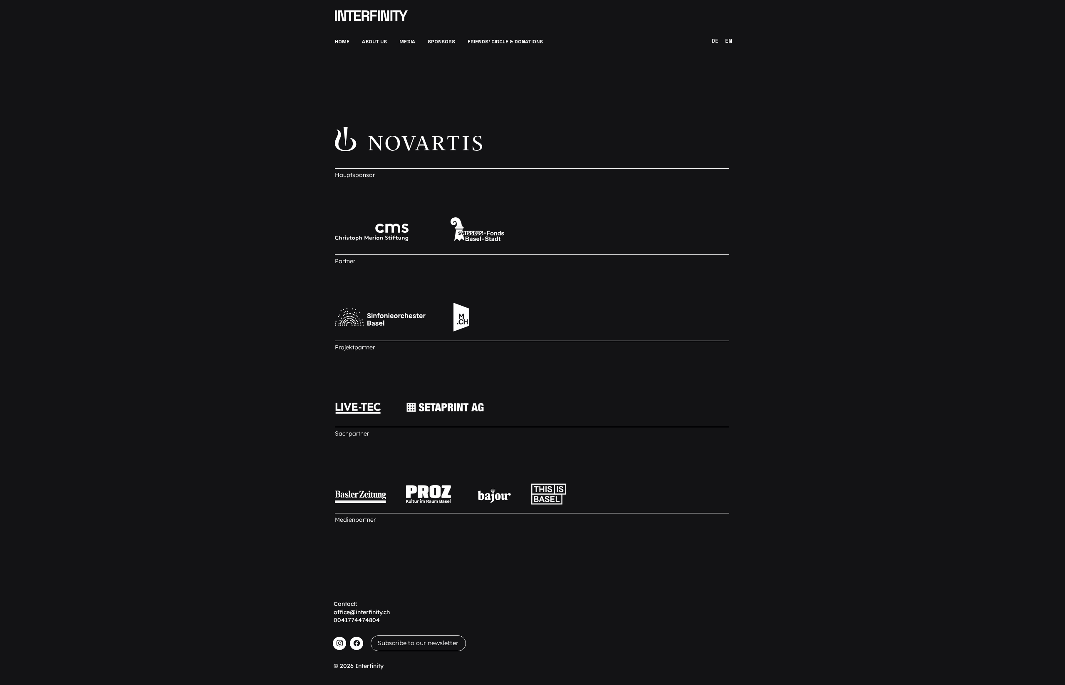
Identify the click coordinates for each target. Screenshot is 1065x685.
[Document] (339, 643)
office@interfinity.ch (362, 612)
